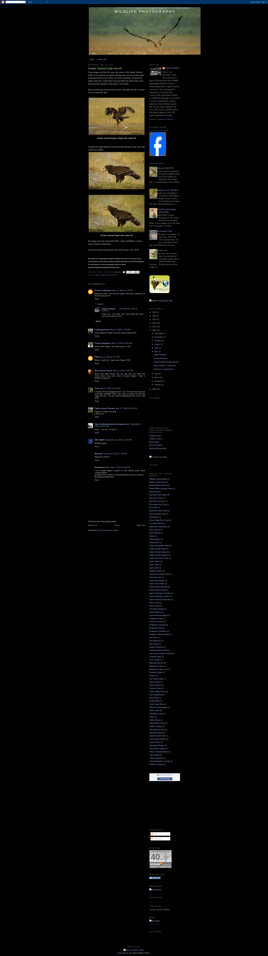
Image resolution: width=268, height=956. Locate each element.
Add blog (123, 953)
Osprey (152, 676)
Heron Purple (154, 606)
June (157, 348)
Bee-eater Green (156, 498)
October (158, 341)
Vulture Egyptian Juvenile (159, 761)
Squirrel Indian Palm (157, 736)
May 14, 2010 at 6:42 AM (122, 343)
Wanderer (99, 454)
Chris (97, 388)
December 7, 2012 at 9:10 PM (118, 467)
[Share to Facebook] (135, 272)
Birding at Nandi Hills (165, 168)
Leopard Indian (155, 657)
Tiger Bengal (154, 755)
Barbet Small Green (157, 482)
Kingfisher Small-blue (158, 631)
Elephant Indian (155, 571)
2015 (154, 312)
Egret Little (153, 568)
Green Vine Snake (156, 584)
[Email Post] (123, 272)
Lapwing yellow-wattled (158, 650)
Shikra (152, 717)
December (159, 333)
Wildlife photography (144, 11)
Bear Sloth (153, 492)
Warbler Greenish (156, 764)
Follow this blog (165, 779)
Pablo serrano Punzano (105, 408)
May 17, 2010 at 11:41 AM (126, 408)
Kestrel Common (156, 622)
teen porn (110, 477)
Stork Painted (154, 742)
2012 (154, 323)
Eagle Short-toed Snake (159, 558)
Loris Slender (154, 660)
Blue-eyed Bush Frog (157, 504)
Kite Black (153, 637)
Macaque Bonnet (156, 663)
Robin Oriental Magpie (158, 707)
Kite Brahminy (155, 641)
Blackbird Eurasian (157, 501)
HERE (136, 250)
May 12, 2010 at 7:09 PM (122, 290)
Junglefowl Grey (155, 619)
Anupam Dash (155, 436)
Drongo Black (154, 539)
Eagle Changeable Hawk (159, 545)
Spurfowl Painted (156, 733)
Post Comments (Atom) (108, 530)
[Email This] (127, 272)
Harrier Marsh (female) (158, 587)
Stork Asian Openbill (157, 739)
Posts (155, 834)
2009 (154, 389)
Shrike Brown (154, 720)
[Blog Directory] (134, 950)
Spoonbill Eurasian (156, 730)
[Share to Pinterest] (138, 272)
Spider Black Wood (157, 723)
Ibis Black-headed (156, 609)
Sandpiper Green (156, 714)
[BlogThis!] (130, 272)
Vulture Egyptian (156, 758)
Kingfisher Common (157, 625)
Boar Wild (153, 507)
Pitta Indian (154, 698)
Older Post (141, 525)
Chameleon (153, 517)
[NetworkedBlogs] (164, 775)
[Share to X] (132, 272)
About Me (102, 59)
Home (91, 59)
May (157, 351)
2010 (154, 330)
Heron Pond (154, 603)
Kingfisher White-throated (159, 634)
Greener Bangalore (103, 343)
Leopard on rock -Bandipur (167, 190)
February (158, 381)
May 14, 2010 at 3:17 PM (109, 357)
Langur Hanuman (156, 647)
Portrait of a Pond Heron (163, 369)
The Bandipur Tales (164, 231)
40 (155, 857)
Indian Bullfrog (155, 612)
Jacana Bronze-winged (158, 615)
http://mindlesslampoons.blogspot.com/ (112, 424)
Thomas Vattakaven (103, 290)
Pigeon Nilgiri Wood (157, 691)
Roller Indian (154, 710)
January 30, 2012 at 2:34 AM (115, 454)
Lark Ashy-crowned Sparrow (160, 653)
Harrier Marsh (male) (157, 590)
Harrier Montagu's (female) (160, 593)
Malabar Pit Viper (156, 666)
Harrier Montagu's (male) (159, 596)
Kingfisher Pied (155, 628)
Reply (97, 299)
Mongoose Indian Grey (158, 669)
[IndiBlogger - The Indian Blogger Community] (159, 292)
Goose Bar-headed (156, 580)
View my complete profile (161, 119)
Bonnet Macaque (161, 358)
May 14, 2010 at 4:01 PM (123, 371)
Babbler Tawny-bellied (158, 479)
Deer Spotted (154, 533)
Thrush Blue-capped (157, 748)
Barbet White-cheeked (158, 485)
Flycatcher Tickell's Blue (159, 574)
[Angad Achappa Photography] (157, 155)
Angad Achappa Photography (159, 131)
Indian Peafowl (160, 355)
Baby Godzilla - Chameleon (165, 366)
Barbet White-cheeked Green (161, 488)
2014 (154, 316)
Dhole (151, 536)
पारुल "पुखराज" (100, 440)
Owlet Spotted (155, 685)
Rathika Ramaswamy (158, 448)
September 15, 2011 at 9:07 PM (119, 440)
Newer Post (92, 525)
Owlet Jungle (154, 682)
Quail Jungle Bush (156, 704)
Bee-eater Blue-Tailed (158, 495)
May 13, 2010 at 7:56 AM (120, 330)
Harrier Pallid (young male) (160, 599)
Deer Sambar (154, 530)
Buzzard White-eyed (157, 514)
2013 (154, 319)
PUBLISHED (154, 701)
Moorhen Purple (155, 672)
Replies (100, 304)
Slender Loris (162, 250)
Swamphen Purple (156, 745)
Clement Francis (156, 439)
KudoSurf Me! (154, 924)
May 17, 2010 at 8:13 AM (110, 388)
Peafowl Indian (155, 688)
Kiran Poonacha (155, 445)
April (157, 374)
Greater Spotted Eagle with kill (166, 362)
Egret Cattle (154, 565)
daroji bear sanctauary (158, 527)
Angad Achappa (108, 309)
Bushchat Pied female (158, 511)
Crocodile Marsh (155, 523)
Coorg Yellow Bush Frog (159, 520)
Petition (166, 910)
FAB (96, 357)
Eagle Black (154, 542)
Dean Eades (154, 442)
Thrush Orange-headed (158, 752)
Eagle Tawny (154, 561)
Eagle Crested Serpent (158, 552)
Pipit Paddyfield (155, 695)
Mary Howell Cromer (103, 371)
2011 (154, 327)
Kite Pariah (153, 644)
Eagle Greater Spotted (106, 275)
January (158, 385)
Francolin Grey (155, 577)
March (157, 377)
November (159, 337)
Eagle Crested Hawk (157, 549)
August (158, 344)
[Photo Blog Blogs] (155, 878)
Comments (157, 839)
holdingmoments (102, 330)
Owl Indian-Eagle (156, 679)
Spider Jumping (155, 726)
